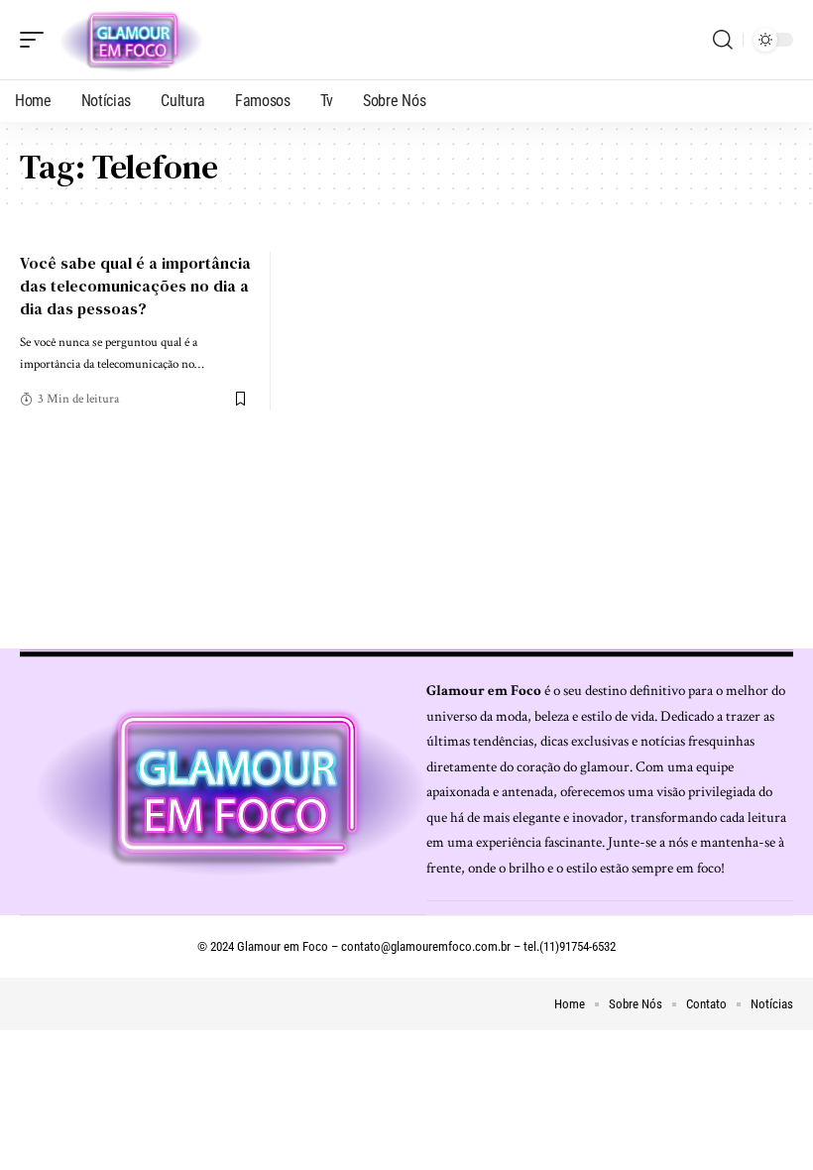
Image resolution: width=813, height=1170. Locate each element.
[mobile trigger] (37, 39)
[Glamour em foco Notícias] (132, 39)
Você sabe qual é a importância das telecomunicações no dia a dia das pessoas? (135, 285)
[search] (723, 40)
